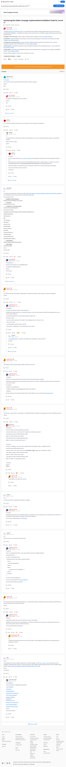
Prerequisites (8, 689)
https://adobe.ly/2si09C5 (9, 47)
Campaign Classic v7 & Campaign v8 (24, 5)
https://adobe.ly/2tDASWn (13, 51)
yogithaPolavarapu (14, 338)
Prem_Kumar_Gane (12, 679)
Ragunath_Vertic (10, 76)
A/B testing (24, 518)
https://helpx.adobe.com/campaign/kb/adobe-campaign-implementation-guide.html (44, 193)
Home (2, 5)
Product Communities (7, 5)
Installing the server (10, 700)
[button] (58, 6)
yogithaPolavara (12, 304)
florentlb (10, 132)
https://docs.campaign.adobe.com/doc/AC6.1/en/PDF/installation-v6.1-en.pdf (24, 666)
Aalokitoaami (10, 682)
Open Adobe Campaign (57, 12)
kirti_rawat (9, 27)
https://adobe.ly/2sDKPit (13, 40)
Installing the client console (12, 706)
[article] (32, 85)
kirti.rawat (7, 79)
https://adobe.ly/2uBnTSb (47, 36)
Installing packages (10, 691)
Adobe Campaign (15, 5)
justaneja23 (11, 259)
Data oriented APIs (24, 579)
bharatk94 (9, 308)
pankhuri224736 (10, 359)
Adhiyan (10, 424)
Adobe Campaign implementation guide (13, 31)
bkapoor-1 (8, 288)
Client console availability (11, 695)
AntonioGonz (9, 188)
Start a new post (41, 66)
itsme (8, 657)
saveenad (13, 335)
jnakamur (8, 120)
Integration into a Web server (12, 693)
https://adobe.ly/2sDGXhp (31, 43)
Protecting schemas (49, 393)
